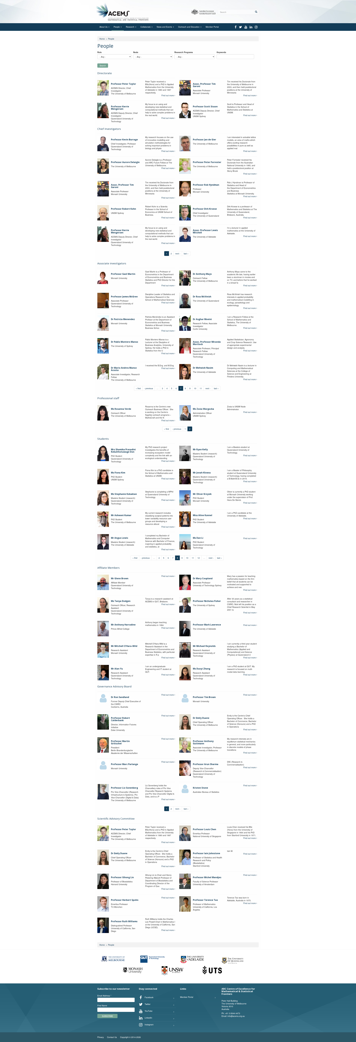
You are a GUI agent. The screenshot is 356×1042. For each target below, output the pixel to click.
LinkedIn (148, 1017)
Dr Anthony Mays (202, 274)
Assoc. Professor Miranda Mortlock (207, 343)
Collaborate (145, 26)
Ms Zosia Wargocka (203, 408)
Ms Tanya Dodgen (120, 601)
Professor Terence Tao (205, 900)
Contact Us (112, 1037)
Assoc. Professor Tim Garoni (204, 85)
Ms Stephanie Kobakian (124, 494)
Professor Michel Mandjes (207, 877)
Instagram (149, 1024)
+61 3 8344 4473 (232, 1013)
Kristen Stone (200, 787)
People (117, 26)
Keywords (221, 52)
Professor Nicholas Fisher (207, 601)
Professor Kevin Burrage (124, 139)
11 (201, 388)
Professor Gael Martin (123, 274)
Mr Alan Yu (117, 668)
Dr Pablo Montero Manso (124, 341)
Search (103, 65)
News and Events (165, 26)
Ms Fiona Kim (118, 472)
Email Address (104, 995)
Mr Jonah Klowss (202, 472)
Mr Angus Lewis (119, 537)
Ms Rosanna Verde (121, 408)
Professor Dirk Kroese (205, 208)
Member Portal (212, 26)
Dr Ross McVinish (202, 296)
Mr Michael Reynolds (204, 646)
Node (135, 52)
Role (99, 52)
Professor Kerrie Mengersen (120, 107)
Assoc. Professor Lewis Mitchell (205, 231)
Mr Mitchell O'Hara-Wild (124, 646)
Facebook (148, 997)
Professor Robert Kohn (123, 208)
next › (177, 253)
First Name (102, 1005)
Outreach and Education (189, 26)
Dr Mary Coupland (202, 578)
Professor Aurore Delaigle (125, 162)
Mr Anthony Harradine (123, 624)
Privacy (100, 1037)
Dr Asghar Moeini (202, 319)
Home (102, 38)
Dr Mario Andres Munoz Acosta (124, 369)
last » (186, 253)
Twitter (147, 1004)
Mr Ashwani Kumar (121, 515)
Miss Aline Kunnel (202, 515)
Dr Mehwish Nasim (203, 367)
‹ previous (148, 388)
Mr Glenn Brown (119, 578)
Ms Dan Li (198, 537)
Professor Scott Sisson (205, 106)
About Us (103, 26)
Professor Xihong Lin (122, 877)
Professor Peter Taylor (123, 83)
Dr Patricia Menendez (123, 319)
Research (130, 26)
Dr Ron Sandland (120, 697)
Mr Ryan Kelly (200, 449)
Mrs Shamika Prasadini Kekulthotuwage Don (123, 450)
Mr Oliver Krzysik (202, 494)
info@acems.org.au (236, 1016)
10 (195, 388)
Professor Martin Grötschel (120, 742)
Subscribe (107, 1016)
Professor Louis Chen (204, 829)
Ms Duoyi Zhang (201, 668)
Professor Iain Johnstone (206, 853)
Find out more (167, 95)
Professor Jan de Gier (204, 139)
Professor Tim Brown (204, 697)
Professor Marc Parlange (124, 764)
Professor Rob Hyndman (206, 184)
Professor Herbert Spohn (124, 900)
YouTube (148, 1011)
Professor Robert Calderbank (120, 719)
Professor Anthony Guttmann (203, 742)
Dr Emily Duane (201, 718)
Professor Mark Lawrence (207, 624)
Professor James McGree (124, 296)
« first (138, 388)
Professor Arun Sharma (205, 764)
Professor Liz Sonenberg (124, 787)
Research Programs (183, 52)
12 (198, 557)
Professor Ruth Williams (124, 921)
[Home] (122, 11)
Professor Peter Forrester (207, 162)
